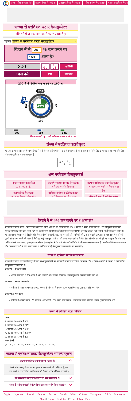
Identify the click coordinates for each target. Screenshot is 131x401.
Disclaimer (62, 399)
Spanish (30, 394)
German (42, 394)
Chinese (83, 394)
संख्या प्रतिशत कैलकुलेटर (22, 2)
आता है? (47, 56)
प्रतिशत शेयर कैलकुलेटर (94, 2)
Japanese (18, 394)
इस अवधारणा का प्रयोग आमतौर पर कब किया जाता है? (37, 378)
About (42, 399)
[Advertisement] (65, 15)
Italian (73, 394)
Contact (51, 399)
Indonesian (119, 394)
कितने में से (23, 49)
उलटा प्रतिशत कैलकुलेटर (70, 2)
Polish (108, 394)
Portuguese (95, 394)
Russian (53, 394)
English (7, 394)
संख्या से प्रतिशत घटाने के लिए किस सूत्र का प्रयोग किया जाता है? (37, 385)
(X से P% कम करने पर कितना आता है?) (103, 187)
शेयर (50, 74)
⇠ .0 (54, 66)
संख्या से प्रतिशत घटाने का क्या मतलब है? (37, 361)
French (63, 394)
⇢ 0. (45, 66)
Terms (72, 399)
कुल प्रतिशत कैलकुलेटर (45, 2)
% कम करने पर (55, 49)
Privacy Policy (84, 399)
